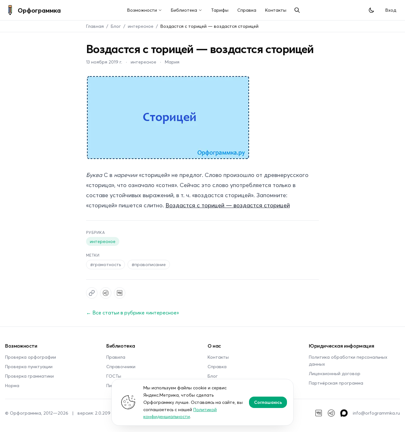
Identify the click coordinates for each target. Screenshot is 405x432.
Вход (390, 10)
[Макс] (344, 413)
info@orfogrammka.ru (376, 413)
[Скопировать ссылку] (91, 293)
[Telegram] (331, 413)
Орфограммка (39, 10)
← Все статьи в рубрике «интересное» (132, 312)
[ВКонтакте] (318, 413)
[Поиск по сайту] (297, 10)
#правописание (149, 264)
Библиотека (184, 10)
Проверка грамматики (29, 376)
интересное (140, 26)
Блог (116, 26)
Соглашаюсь (268, 402)
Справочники (120, 366)
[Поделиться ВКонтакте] (119, 293)
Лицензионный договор (334, 373)
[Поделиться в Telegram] (105, 293)
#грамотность (105, 264)
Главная (95, 26)
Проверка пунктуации (29, 366)
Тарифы (219, 10)
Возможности (142, 10)
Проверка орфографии (30, 357)
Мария (172, 62)
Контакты (275, 10)
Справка (246, 10)
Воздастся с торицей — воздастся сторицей (227, 205)
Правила (115, 357)
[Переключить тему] (371, 10)
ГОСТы (113, 376)
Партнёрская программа (336, 383)
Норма (12, 385)
